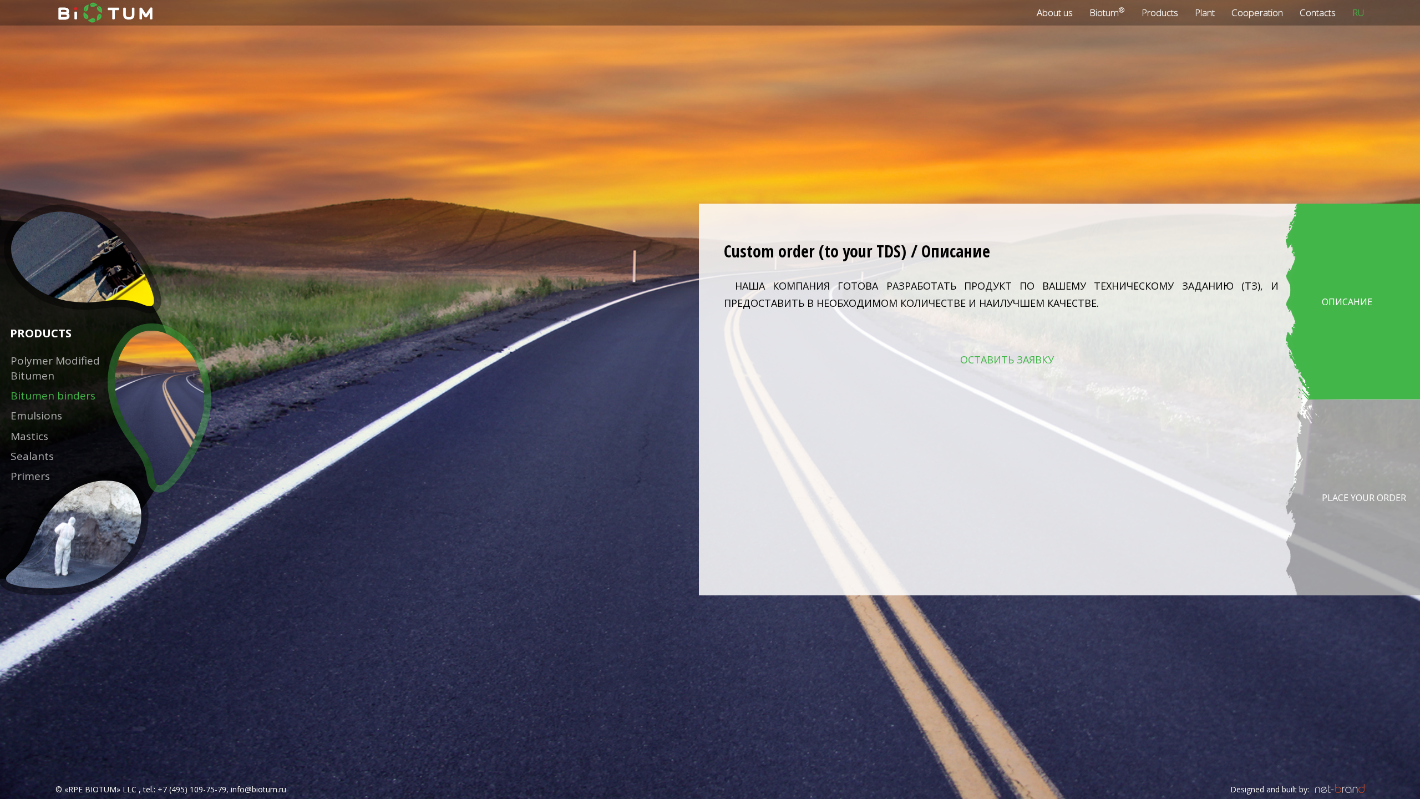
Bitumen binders (53, 395)
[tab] (1353, 302)
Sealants (32, 456)
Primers (30, 476)
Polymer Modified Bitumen (55, 368)
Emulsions (36, 415)
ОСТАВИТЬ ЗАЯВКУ (1007, 359)
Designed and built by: (1269, 789)
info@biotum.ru (258, 789)
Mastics (29, 436)
